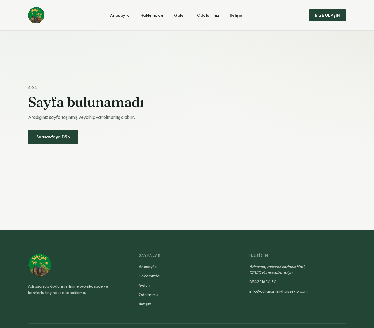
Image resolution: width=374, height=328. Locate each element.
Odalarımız (208, 15)
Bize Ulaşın (327, 15)
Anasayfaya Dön (53, 137)
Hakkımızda (152, 15)
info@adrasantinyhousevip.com (278, 291)
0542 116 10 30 (263, 281)
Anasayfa (120, 15)
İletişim (236, 15)
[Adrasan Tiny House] (36, 15)
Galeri (180, 15)
